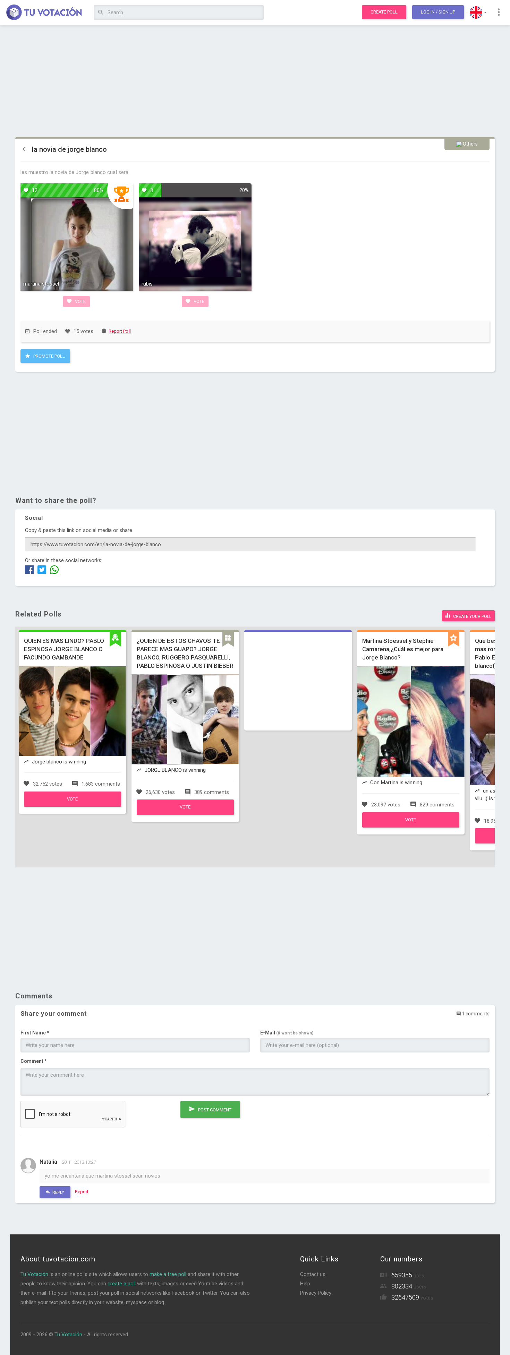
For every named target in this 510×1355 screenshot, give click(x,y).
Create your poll (471, 616)
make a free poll (168, 1274)
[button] (478, 12)
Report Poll (120, 331)
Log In (438, 12)
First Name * (34, 1032)
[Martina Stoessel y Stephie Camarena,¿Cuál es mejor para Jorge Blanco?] (411, 826)
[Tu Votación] (44, 12)
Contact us (312, 1274)
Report (81, 1191)
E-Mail (286, 1032)
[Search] (101, 12)
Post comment (214, 1109)
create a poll (122, 1283)
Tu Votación (34, 1274)
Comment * (33, 1061)
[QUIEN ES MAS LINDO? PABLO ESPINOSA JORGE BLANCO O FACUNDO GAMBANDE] (72, 805)
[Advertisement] (255, 81)
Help (305, 1283)
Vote (80, 301)
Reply (57, 1192)
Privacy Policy (315, 1293)
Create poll (384, 12)
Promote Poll (48, 356)
